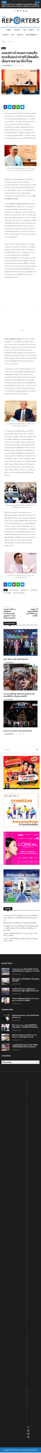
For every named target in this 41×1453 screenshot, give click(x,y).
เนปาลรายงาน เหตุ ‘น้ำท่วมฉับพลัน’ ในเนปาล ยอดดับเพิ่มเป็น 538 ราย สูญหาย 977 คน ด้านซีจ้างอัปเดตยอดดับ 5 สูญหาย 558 (20, 918)
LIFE (12, 35)
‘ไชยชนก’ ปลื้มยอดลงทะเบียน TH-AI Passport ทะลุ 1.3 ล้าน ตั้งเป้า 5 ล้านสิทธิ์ (20, 934)
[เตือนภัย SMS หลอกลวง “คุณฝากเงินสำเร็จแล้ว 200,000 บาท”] (5, 1018)
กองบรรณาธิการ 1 (7, 65)
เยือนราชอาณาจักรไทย (18, 593)
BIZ (24, 30)
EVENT (10, 41)
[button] (36, 2)
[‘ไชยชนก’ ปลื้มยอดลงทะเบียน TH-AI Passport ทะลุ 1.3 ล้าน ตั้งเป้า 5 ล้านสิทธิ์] (5, 1001)
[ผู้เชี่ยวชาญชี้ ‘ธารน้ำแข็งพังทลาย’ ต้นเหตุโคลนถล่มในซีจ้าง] (5, 981)
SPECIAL (19, 35)
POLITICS (17, 30)
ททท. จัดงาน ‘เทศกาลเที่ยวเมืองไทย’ (15, 659)
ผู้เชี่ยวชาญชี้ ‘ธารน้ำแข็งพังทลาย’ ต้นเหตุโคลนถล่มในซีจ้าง (20, 923)
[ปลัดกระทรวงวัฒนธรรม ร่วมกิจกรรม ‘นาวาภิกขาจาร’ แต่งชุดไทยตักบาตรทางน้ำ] (5, 1037)
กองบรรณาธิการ (9, 699)
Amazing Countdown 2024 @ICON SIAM (17, 731)
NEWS (31, 30)
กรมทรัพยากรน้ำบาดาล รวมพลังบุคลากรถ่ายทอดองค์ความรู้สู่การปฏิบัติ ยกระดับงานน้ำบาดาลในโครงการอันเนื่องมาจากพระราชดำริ (20, 928)
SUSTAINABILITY (31, 35)
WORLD (5, 35)
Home (8, 30)
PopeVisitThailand (13, 590)
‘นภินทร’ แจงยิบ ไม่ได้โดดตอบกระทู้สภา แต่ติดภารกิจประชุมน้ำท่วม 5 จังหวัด (20, 940)
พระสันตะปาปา (24, 590)
